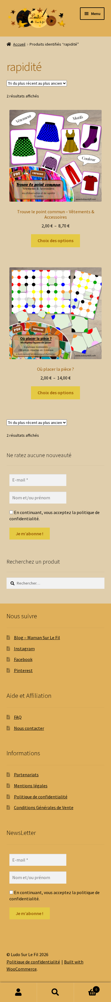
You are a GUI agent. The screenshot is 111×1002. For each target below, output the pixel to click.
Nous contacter (29, 728)
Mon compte (18, 992)
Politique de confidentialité (40, 797)
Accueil (19, 44)
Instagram (24, 648)
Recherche (55, 992)
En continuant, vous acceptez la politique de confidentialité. (54, 515)
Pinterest (23, 670)
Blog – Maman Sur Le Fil (37, 637)
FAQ (18, 717)
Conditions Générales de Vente (43, 807)
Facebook (23, 659)
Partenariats (26, 774)
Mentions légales (31, 785)
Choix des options (55, 240)
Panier (85, 987)
